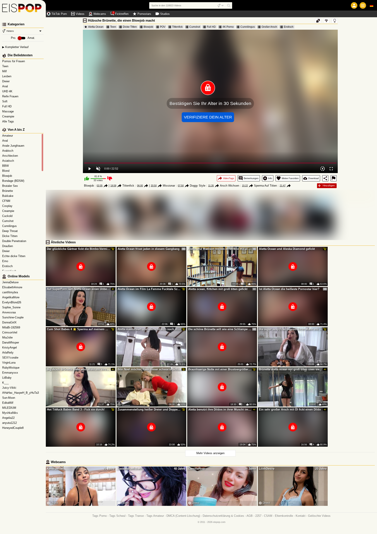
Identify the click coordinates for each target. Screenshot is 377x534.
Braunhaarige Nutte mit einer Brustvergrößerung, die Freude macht (220, 369)
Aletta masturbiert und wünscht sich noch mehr (149, 329)
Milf (5, 71)
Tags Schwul (117, 515)
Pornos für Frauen (14, 61)
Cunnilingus (247, 27)
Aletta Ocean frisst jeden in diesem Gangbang (149, 249)
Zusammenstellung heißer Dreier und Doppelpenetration (149, 409)
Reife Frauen (10, 96)
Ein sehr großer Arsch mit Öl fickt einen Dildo (290, 409)
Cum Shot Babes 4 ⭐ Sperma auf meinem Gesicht (78, 329)
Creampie (8, 116)
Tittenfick (177, 27)
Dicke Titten (130, 27)
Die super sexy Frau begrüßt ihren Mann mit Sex (290, 329)
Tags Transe (136, 515)
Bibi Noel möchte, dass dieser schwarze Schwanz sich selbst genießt (149, 369)
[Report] (334, 178)
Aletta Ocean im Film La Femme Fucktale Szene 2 (149, 289)
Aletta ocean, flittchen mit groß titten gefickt (217, 289)
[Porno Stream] (23, 8)
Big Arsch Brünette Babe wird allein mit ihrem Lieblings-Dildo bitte (78, 369)
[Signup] (354, 5)
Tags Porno (99, 515)
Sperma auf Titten (265, 185)
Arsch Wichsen (229, 185)
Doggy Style (197, 185)
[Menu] (363, 5)
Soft (5, 101)
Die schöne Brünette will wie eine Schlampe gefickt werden (220, 329)
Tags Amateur (155, 515)
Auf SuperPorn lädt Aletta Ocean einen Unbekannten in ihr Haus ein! (78, 289)
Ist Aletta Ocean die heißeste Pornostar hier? (289, 289)
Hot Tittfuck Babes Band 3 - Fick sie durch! (76, 409)
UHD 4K (7, 91)
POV (162, 27)
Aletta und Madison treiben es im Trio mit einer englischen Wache (220, 249)
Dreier (6, 81)
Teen (5, 66)
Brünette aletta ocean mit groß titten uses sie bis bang (290, 369)
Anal (5, 86)
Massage (8, 111)
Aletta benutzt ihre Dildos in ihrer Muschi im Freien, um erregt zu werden (220, 409)
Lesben (7, 76)
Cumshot (194, 27)
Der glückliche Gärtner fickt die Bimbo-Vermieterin (78, 249)
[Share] (325, 178)
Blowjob (148, 27)
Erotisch (288, 27)
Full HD (7, 106)
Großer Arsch (269, 27)
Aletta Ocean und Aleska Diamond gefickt (287, 249)
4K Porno (228, 27)
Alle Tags (8, 121)
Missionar (169, 185)
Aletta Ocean (95, 27)
